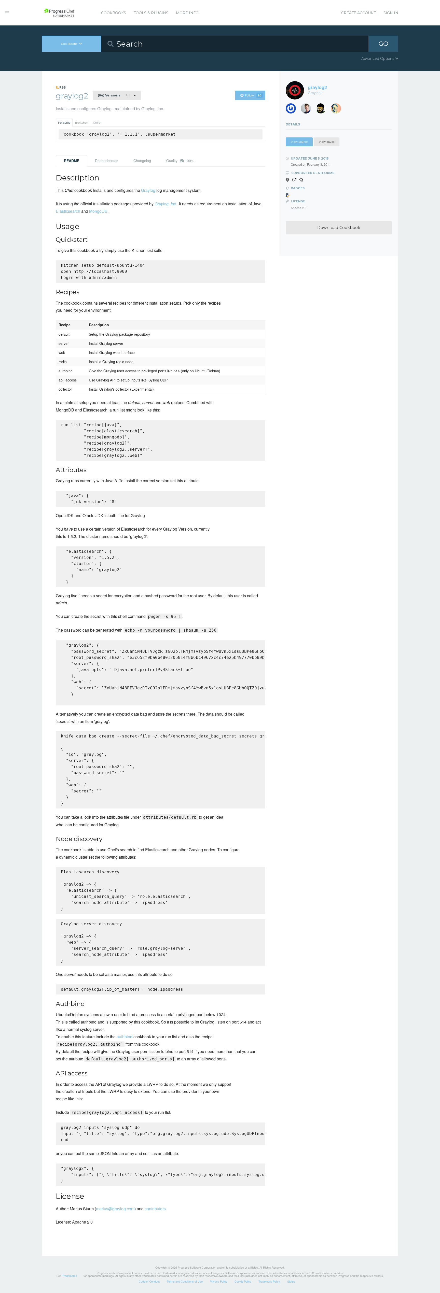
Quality (180, 160)
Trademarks (69, 1276)
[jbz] (323, 110)
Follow (253, 95)
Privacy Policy (218, 1281)
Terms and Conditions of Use (185, 1281)
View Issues (326, 142)
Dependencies (106, 160)
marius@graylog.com (115, 1209)
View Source (299, 142)
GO (383, 43)
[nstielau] (338, 110)
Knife (96, 122)
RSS (62, 87)
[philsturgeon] (293, 110)
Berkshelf (81, 122)
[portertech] (308, 110)
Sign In (390, 13)
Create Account (358, 13)
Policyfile (64, 122)
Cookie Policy (243, 1281)
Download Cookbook (338, 227)
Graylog (148, 190)
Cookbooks (113, 13)
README (71, 160)
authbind (124, 1037)
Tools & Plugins (151, 13)
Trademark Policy (269, 1281)
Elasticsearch (68, 211)
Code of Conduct (149, 1281)
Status (291, 1281)
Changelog (142, 160)
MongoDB (98, 211)
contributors (155, 1209)
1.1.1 (114, 95)
